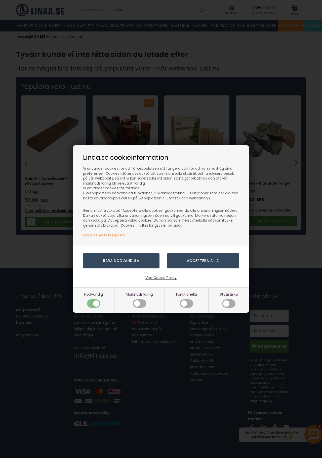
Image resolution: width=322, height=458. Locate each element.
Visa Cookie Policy (161, 277)
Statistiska (229, 294)
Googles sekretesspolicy (104, 235)
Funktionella (186, 294)
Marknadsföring (139, 294)
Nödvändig (93, 294)
